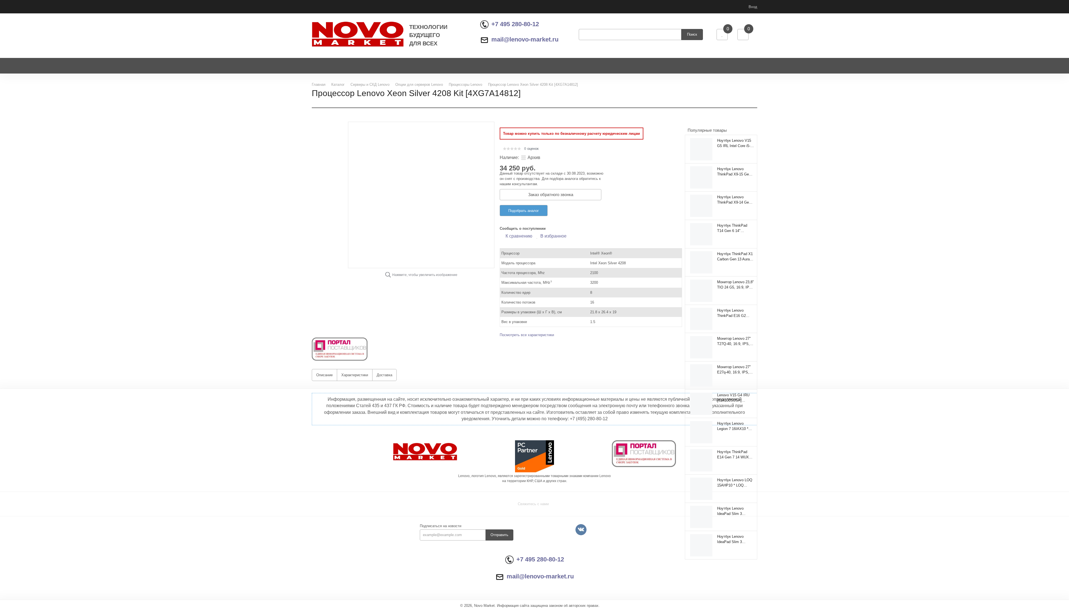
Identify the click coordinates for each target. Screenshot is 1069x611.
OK (990, 597)
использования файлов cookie (1021, 574)
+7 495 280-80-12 (515, 24)
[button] (339, 349)
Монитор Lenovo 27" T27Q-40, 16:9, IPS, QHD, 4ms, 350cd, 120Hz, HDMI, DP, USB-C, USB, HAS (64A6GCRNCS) (734, 341)
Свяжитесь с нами (533, 504)
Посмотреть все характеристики (527, 335)
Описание (324, 375)
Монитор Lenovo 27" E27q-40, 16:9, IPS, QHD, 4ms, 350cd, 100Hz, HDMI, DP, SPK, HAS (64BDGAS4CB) (734, 369)
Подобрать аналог (523, 211)
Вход (753, 7)
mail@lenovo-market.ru (524, 39)
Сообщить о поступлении (523, 228)
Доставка (384, 375)
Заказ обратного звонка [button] (550, 194)
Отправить (499, 535)
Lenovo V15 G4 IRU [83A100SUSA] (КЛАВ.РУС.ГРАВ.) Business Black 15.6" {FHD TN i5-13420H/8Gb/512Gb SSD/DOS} (734, 397)
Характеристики (354, 375)
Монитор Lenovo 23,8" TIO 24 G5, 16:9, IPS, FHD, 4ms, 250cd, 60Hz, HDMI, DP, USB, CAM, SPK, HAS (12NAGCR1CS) (735, 284)
